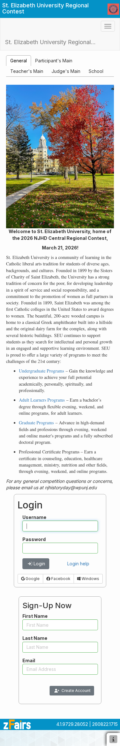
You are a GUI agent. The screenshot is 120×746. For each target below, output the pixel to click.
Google (32, 578)
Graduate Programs (36, 423)
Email (28, 660)
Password (34, 539)
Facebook (60, 578)
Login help (78, 563)
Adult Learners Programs (42, 400)
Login (39, 563)
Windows (90, 578)
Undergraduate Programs (41, 371)
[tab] (18, 60)
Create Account (76, 690)
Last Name (34, 638)
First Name (35, 616)
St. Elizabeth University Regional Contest (53, 42)
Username (34, 517)
